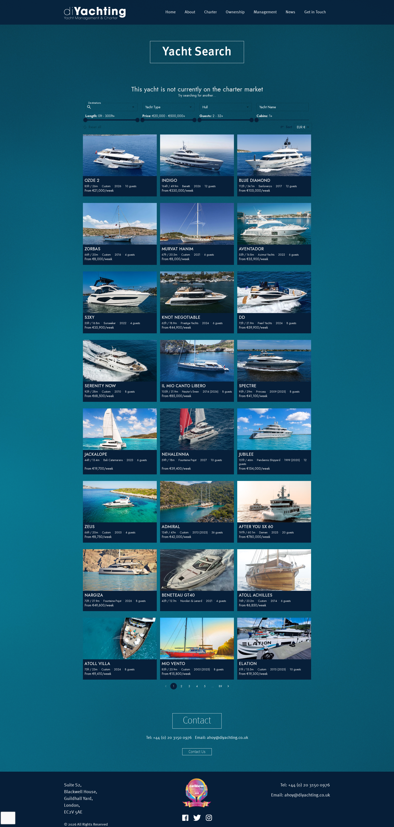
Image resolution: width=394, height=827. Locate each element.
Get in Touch (315, 12)
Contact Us (197, 752)
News (290, 12)
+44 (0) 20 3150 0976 (172, 738)
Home (170, 12)
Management (265, 12)
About (190, 12)
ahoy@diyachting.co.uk (227, 738)
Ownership (235, 12)
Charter (210, 12)
